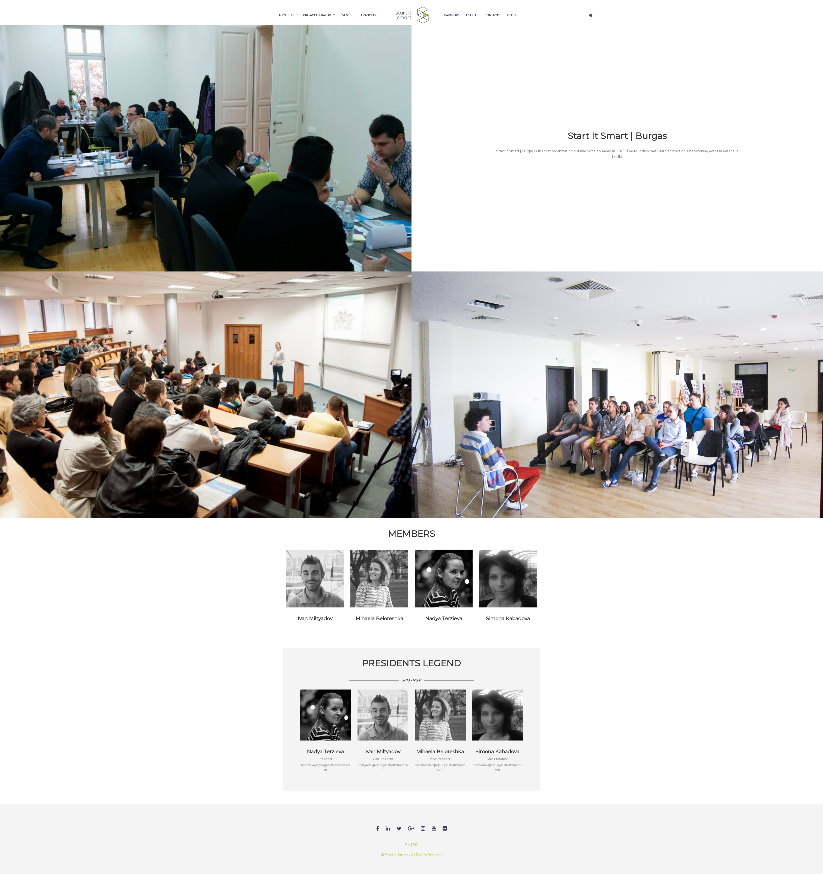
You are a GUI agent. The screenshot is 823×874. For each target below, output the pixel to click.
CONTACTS (492, 15)
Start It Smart (396, 855)
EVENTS (346, 15)
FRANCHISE (369, 15)
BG (415, 845)
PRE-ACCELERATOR (317, 15)
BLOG (511, 15)
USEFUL (471, 15)
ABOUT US (286, 15)
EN (407, 845)
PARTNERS (451, 15)
